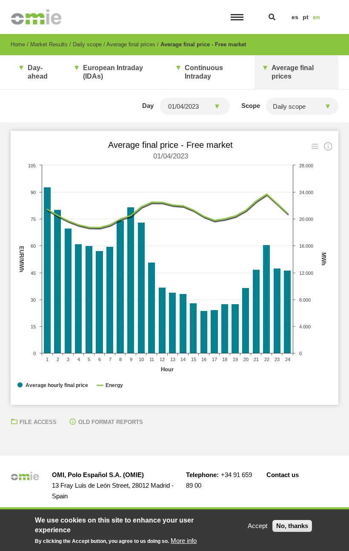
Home (18, 44)
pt (306, 17)
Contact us (282, 474)
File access (38, 422)
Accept (257, 525)
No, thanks (292, 525)
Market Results (49, 44)
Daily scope (87, 44)
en (316, 17)
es (295, 17)
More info (184, 540)
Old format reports (110, 422)
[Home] (36, 17)
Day (148, 105)
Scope (250, 105)
